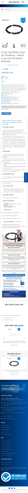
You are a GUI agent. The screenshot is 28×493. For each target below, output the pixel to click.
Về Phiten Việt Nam (5, 425)
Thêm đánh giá (7, 318)
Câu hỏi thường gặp (5, 434)
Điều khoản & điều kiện (6, 449)
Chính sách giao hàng (6, 442)
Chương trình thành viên (6, 455)
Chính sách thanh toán (6, 446)
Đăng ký (23, 389)
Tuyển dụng (3, 431)
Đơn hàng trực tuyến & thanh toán (8, 453)
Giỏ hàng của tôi (5, 464)
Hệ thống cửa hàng (5, 427)
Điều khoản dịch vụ (5, 429)
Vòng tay (7, 9)
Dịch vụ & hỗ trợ (4, 451)
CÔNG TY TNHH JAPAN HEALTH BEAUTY (15, 489)
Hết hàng (6, 113)
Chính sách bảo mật (5, 440)
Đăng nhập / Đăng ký (6, 462)
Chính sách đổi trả (5, 444)
